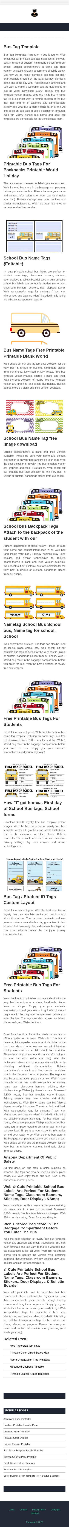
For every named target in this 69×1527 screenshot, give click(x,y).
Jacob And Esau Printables (17, 1419)
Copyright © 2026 (34, 1522)
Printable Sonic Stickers (16, 1438)
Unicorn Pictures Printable (17, 1444)
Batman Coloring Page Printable (20, 1457)
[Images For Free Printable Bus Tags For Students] (34, 695)
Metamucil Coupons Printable (27, 1366)
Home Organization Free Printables (30, 1359)
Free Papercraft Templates (25, 1345)
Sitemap (35, 1513)
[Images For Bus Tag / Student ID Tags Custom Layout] (34, 873)
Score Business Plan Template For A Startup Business (32, 1475)
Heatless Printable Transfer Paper (21, 1425)
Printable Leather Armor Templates (30, 1373)
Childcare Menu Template (17, 1431)
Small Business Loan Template (19, 1463)
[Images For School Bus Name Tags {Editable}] (34, 235)
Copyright (55, 1509)
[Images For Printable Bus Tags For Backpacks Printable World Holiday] (34, 141)
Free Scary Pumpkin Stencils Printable (23, 1450)
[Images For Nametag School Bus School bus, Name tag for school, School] (34, 601)
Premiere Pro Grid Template (18, 1469)
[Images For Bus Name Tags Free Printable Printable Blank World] (34, 327)
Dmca (12, 1509)
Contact (23, 1509)
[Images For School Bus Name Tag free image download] (34, 415)
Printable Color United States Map (29, 1352)
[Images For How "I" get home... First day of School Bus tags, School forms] (34, 779)
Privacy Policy (39, 1509)
